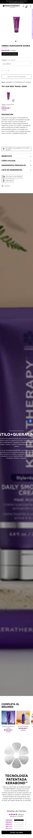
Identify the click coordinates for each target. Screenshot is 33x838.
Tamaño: (8, 60)
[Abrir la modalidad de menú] (30, 6)
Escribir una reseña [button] (16, 832)
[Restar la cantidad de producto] (8, 70)
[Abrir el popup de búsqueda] (23, 6)
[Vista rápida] (13, 100)
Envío (3, 82)
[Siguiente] (30, 2)
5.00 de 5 (21, 814)
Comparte (7, 186)
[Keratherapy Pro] (11, 6)
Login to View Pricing (10, 54)
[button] (6, 50)
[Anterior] (2, 2)
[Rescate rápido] (23, 718)
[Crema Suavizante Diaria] (8, 96)
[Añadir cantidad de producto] (3, 70)
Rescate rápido (23, 726)
